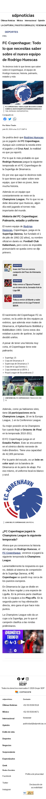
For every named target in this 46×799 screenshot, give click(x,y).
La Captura (7, 25)
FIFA (4, 36)
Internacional (30, 21)
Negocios (6, 745)
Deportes (6, 739)
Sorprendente (8, 752)
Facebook (6, 776)
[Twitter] (9, 119)
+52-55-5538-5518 (31, 705)
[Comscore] (23, 692)
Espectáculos (8, 759)
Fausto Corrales (24, 25)
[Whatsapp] (14, 119)
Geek (4, 765)
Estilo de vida (8, 732)
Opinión (41, 21)
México (20, 21)
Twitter (5, 783)
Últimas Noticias (8, 21)
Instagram (6, 789)
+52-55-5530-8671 (31, 712)
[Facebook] (4, 119)
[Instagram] (27, 678)
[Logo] (23, 15)
